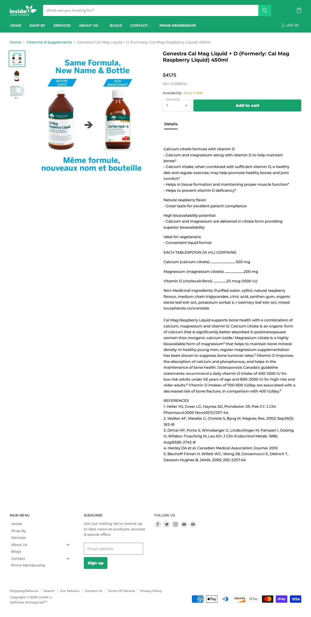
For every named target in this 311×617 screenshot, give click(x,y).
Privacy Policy (151, 591)
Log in (291, 25)
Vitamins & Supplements (49, 42)
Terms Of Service (121, 591)
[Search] (264, 10)
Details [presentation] (171, 124)
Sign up (96, 562)
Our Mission (69, 591)
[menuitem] (15, 25)
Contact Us (93, 591)
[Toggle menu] (68, 544)
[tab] (172, 124)
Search (49, 591)
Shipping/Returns (24, 591)
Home (15, 42)
